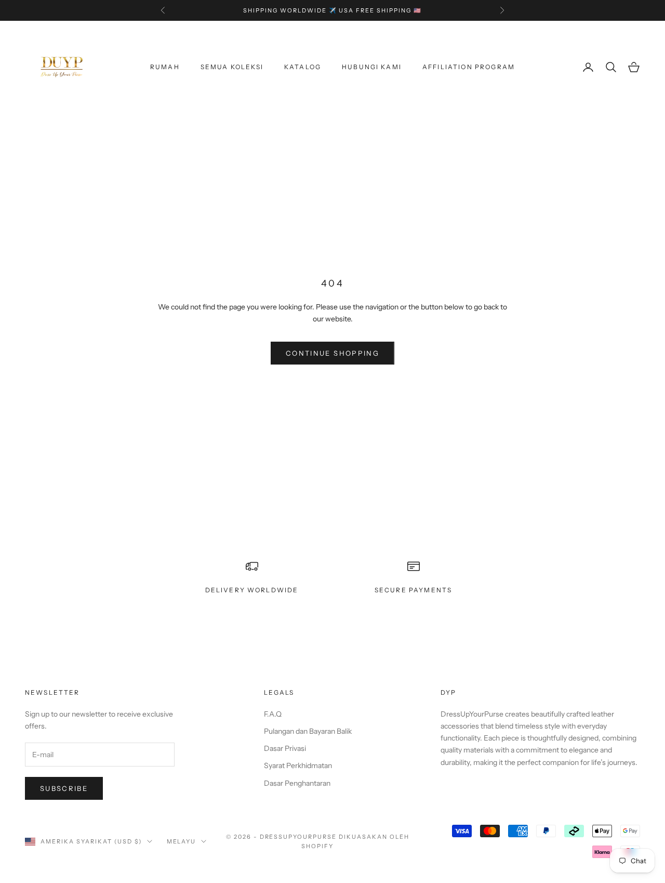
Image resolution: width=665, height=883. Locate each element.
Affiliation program (468, 67)
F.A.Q (273, 714)
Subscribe (64, 788)
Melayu (181, 841)
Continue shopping (332, 353)
